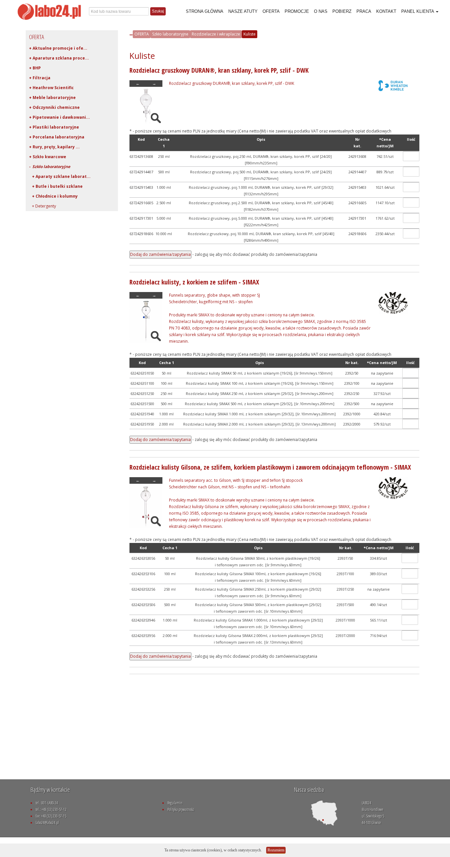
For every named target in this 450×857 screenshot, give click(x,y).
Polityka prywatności (180, 809)
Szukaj (158, 11)
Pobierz (342, 11)
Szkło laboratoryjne (170, 34)
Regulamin (175, 803)
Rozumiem (275, 850)
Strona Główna (204, 11)
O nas (320, 11)
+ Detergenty (42, 206)
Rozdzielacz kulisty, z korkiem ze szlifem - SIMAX (194, 282)
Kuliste (249, 34)
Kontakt (386, 11)
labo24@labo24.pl (47, 822)
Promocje (297, 11)
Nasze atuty (243, 11)
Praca (363, 11)
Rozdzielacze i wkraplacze (216, 34)
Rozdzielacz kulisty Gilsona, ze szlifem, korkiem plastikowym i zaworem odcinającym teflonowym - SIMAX (270, 467)
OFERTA (141, 34)
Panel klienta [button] (418, 11)
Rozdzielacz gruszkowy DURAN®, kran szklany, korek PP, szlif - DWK (219, 70)
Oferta (271, 11)
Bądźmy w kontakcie (50, 789)
